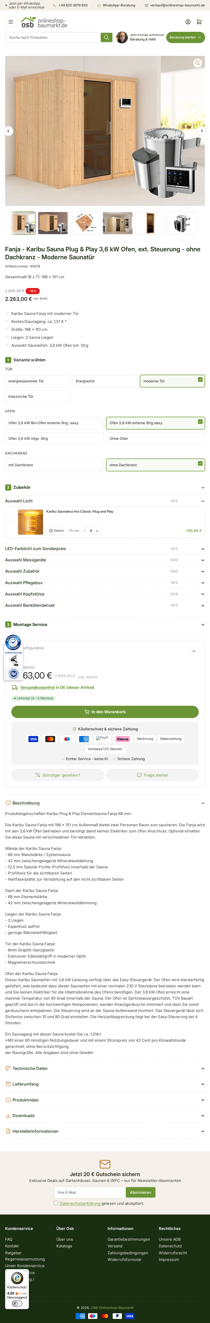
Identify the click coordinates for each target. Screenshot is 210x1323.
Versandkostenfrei (37, 687)
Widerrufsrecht (173, 1252)
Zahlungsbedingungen (128, 1252)
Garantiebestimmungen (129, 1239)
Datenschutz (170, 1246)
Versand (115, 1246)
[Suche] (106, 37)
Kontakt (12, 1246)
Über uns (64, 1239)
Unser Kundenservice (25, 1265)
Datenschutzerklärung (80, 1203)
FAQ (8, 1239)
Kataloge (64, 1246)
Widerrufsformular (125, 1259)
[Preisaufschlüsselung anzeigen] (193, 651)
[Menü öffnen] (10, 21)
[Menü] (26, 1272)
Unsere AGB (170, 1239)
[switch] (17, 1303)
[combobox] (59, 37)
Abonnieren (140, 1192)
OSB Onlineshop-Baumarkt (112, 1308)
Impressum (169, 1259)
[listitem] (72, 5)
